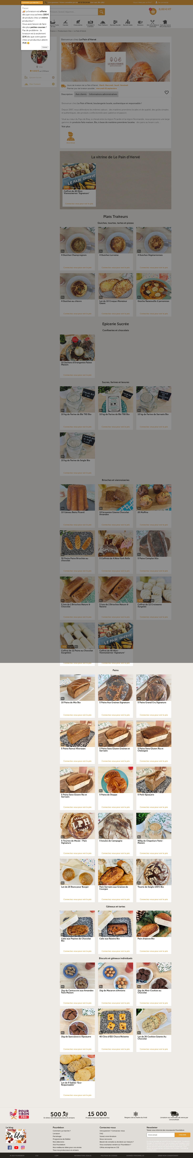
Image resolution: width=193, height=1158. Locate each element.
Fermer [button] (45, 47)
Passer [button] (25, 8)
